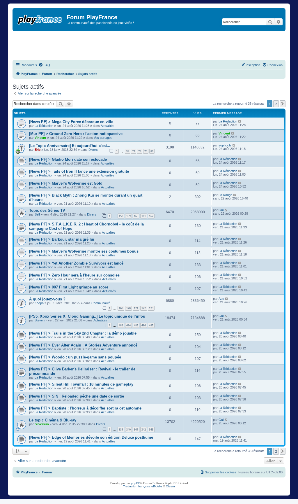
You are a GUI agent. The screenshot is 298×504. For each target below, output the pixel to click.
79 (145, 151)
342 (143, 429)
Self (37, 214)
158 (121, 216)
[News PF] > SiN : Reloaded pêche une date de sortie (76, 396)
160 (136, 216)
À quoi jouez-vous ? (47, 299)
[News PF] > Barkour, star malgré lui (61, 239)
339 (121, 429)
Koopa (39, 303)
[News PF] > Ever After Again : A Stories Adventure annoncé (83, 345)
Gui (221, 210)
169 (121, 308)
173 (151, 308)
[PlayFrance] (40, 19)
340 (128, 429)
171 (136, 308)
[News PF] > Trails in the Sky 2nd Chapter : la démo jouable (82, 333)
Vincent (40, 137)
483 (121, 325)
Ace (221, 298)
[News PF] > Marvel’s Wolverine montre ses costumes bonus (84, 251)
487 (151, 325)
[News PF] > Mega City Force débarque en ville (71, 122)
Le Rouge (225, 195)
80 (151, 151)
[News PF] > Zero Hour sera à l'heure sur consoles (74, 275)
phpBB (135, 483)
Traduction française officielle (142, 486)
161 (143, 216)
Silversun (42, 424)
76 (127, 151)
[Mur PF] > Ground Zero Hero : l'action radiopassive (76, 134)
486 (143, 325)
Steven (40, 320)
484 (128, 325)
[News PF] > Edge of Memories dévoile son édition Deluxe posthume (91, 437)
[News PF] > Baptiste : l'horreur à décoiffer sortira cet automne (85, 408)
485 (136, 325)
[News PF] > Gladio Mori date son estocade (68, 159)
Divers (93, 149)
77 (133, 151)
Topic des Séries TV (47, 210)
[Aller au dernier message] (240, 121)
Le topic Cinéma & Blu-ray (52, 420)
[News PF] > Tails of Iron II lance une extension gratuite (79, 171)
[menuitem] (44, 65)
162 (151, 216)
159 (128, 216)
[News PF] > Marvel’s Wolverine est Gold (65, 183)
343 (151, 429)
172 (143, 308)
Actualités (107, 125)
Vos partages (103, 137)
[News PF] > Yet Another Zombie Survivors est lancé (76, 263)
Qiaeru (170, 486)
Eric (37, 149)
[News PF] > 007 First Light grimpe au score (68, 287)
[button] (282, 103)
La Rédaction (44, 125)
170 (128, 308)
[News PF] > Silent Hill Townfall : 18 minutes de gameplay (81, 384)
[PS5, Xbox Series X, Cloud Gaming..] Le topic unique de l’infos (87, 316)
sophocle (225, 145)
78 (139, 151)
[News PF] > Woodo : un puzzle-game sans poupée (75, 357)
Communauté (100, 303)
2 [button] (276, 103)
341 (136, 429)
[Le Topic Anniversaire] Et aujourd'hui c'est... (69, 146)
